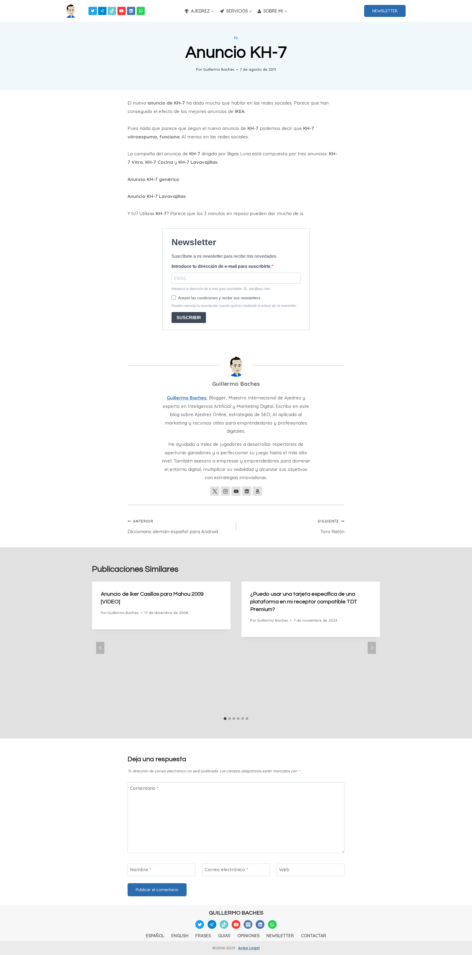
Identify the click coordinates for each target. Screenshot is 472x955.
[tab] (225, 718)
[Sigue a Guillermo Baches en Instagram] (225, 491)
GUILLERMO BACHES (236, 913)
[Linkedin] (131, 11)
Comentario (144, 788)
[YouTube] (121, 11)
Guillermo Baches (218, 69)
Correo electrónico (226, 869)
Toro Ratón (331, 526)
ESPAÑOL (155, 935)
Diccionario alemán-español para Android (173, 526)
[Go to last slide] (100, 648)
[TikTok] (112, 11)
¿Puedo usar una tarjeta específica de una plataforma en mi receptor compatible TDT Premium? (303, 601)
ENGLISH (179, 935)
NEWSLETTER (384, 10)
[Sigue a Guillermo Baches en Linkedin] (246, 491)
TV (236, 38)
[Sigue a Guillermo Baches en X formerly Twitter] (214, 491)
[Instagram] (248, 924)
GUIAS (224, 935)
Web (284, 869)
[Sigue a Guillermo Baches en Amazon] (257, 491)
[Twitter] (92, 11)
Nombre (140, 869)
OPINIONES (248, 935)
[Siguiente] (372, 648)
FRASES (203, 935)
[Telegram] (102, 11)
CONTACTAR (313, 935)
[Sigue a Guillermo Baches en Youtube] (236, 491)
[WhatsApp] (141, 11)
